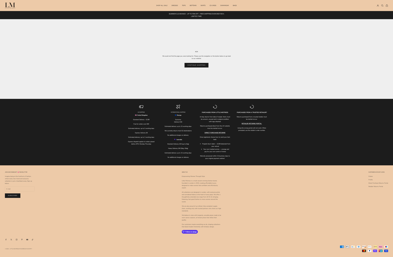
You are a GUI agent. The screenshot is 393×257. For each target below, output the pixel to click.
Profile (370, 180)
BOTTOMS (193, 5)
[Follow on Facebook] (6, 240)
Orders (370, 176)
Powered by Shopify (25, 249)
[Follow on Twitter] (11, 240)
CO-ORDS (213, 5)
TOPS (184, 5)
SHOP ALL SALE (161, 5)
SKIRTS (203, 5)
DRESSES (175, 5)
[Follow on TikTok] (33, 240)
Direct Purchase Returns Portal (378, 183)
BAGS (235, 5)
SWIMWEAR (224, 5)
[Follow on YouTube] (27, 240)
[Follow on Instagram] (17, 240)
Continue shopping (196, 65)
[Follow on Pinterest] (22, 240)
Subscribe (12, 195)
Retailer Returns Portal (375, 186)
